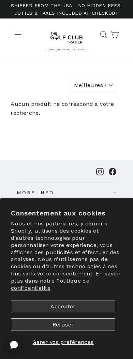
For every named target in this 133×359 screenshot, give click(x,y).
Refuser (63, 324)
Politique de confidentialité (50, 284)
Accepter (62, 306)
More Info (35, 192)
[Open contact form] (14, 345)
